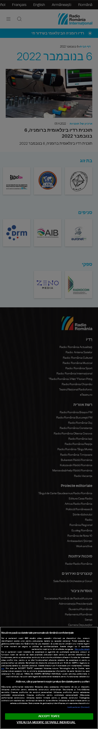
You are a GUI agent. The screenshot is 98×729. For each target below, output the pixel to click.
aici (2, 668)
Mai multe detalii (82, 649)
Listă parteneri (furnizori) (78, 707)
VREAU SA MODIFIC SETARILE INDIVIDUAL (46, 722)
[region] (49, 678)
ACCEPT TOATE (49, 716)
